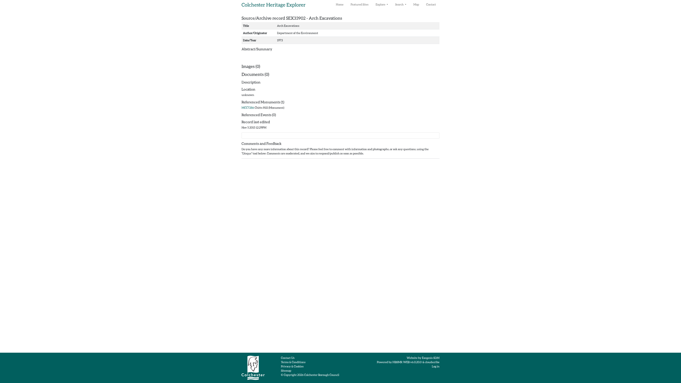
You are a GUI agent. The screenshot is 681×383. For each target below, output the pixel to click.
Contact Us (288, 357)
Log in (435, 366)
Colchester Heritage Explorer (274, 5)
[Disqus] (340, 205)
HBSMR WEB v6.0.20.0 (407, 362)
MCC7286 (248, 107)
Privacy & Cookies (292, 366)
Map (416, 4)
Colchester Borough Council (321, 374)
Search (399, 4)
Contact (431, 4)
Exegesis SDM (430, 357)
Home (340, 4)
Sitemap (286, 370)
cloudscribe (432, 362)
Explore (381, 4)
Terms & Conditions (293, 362)
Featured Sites (360, 4)
